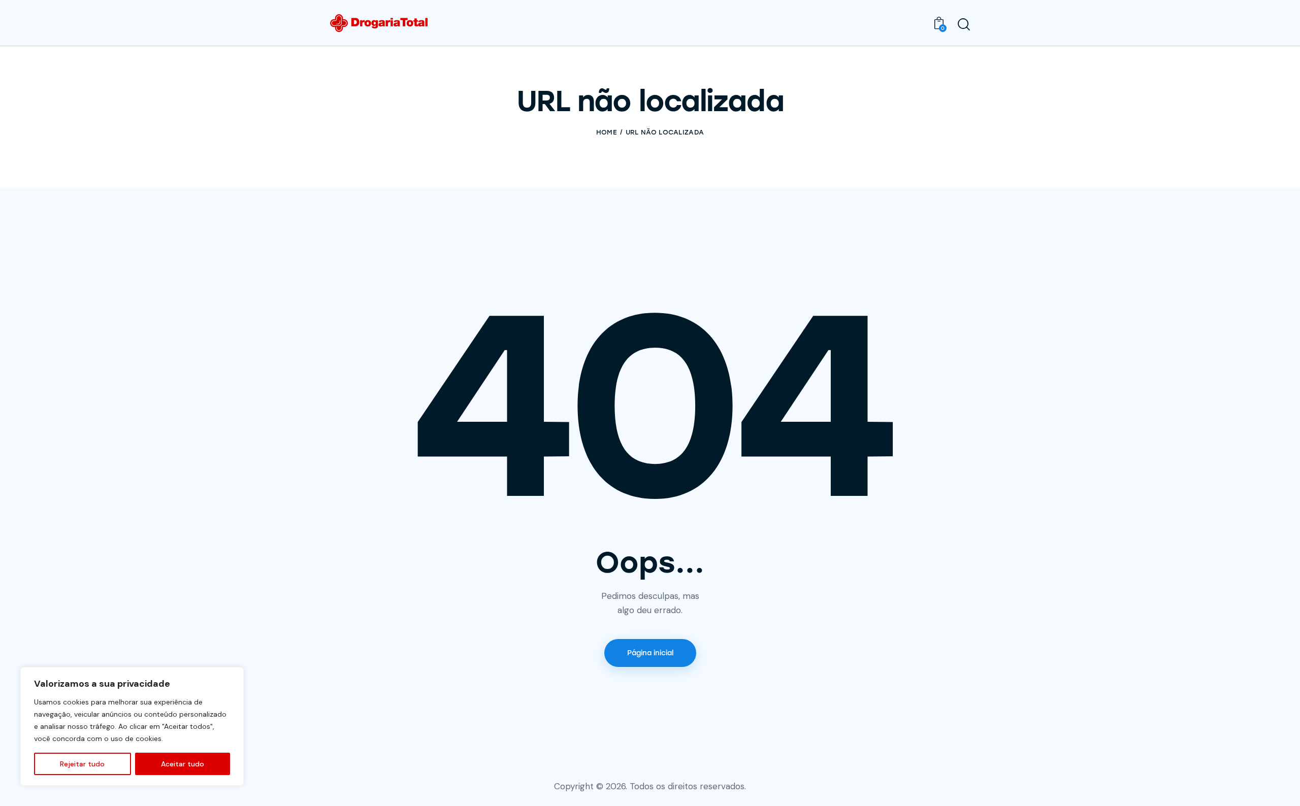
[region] (132, 726)
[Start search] (964, 24)
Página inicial (650, 653)
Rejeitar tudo (82, 763)
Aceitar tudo (182, 763)
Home (606, 132)
